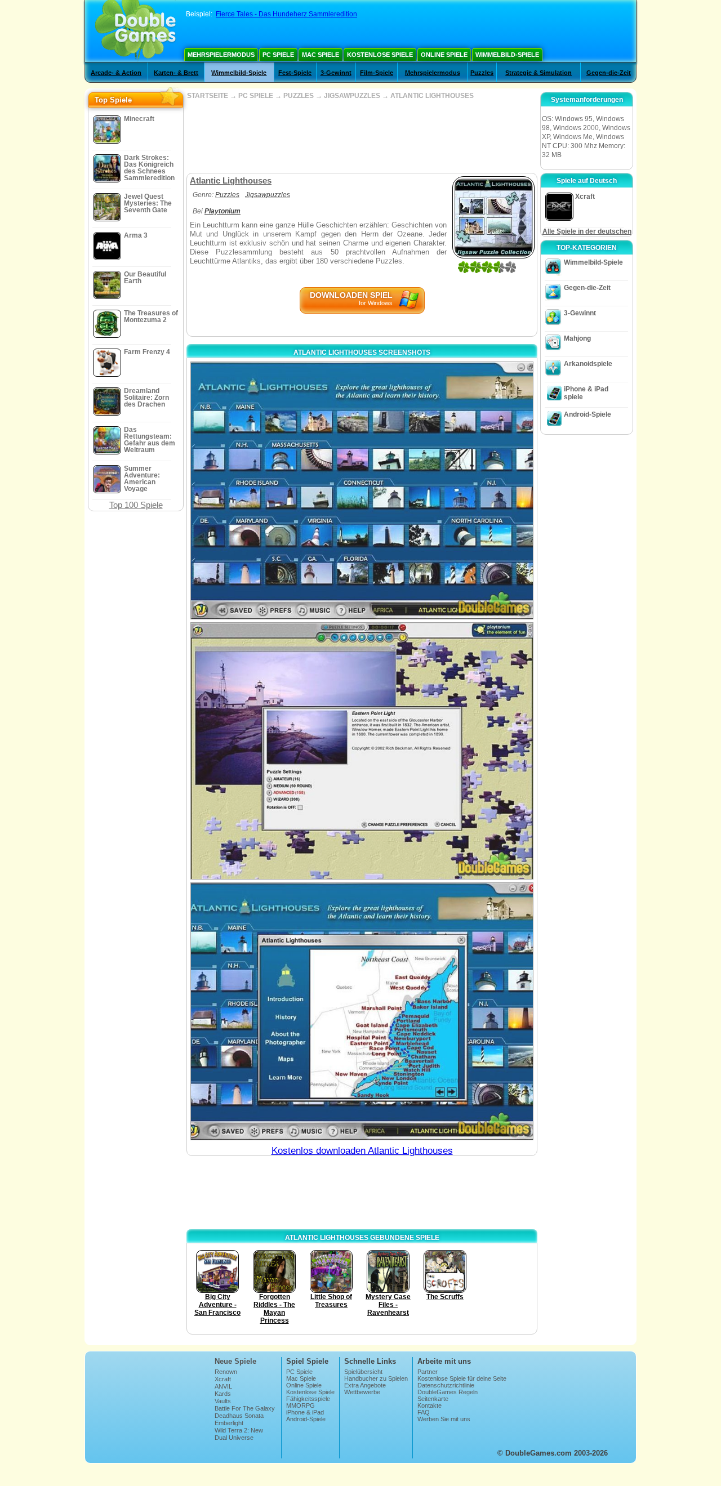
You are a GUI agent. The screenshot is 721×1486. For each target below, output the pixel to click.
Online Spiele (444, 54)
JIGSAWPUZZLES (352, 96)
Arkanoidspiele (588, 364)
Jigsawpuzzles (267, 195)
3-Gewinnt (336, 72)
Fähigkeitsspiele (308, 1398)
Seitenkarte (432, 1398)
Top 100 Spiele (136, 505)
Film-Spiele (376, 72)
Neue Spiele (235, 1361)
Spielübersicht (363, 1371)
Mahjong (577, 338)
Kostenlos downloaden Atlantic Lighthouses (362, 1150)
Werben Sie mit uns (443, 1419)
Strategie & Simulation (538, 72)
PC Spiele (278, 54)
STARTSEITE (207, 96)
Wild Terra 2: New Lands (239, 1433)
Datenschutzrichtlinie (445, 1385)
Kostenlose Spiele (380, 54)
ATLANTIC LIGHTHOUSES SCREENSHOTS (361, 352)
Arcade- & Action (116, 72)
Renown (226, 1371)
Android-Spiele (587, 414)
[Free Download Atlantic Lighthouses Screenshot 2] (361, 751)
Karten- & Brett (176, 72)
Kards (223, 1393)
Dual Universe (234, 1437)
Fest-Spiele (294, 72)
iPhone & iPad (305, 1412)
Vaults (223, 1401)
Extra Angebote (365, 1385)
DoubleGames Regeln (447, 1392)
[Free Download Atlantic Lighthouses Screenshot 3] (361, 1011)
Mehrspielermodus (221, 54)
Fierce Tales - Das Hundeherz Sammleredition (286, 14)
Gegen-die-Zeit (608, 72)
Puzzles (481, 72)
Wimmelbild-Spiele (507, 54)
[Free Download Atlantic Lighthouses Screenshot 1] (361, 490)
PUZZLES (298, 96)
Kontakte (429, 1405)
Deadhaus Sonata (239, 1415)
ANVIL (223, 1386)
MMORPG (300, 1405)
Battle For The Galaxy (245, 1408)
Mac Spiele (320, 54)
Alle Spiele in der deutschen (586, 231)
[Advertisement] (361, 136)
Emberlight (229, 1423)
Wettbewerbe (362, 1392)
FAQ (423, 1412)
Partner (427, 1371)
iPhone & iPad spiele (586, 393)
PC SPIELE (255, 96)
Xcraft (223, 1379)
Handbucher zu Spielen (376, 1378)
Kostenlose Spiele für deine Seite (461, 1378)
